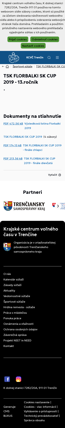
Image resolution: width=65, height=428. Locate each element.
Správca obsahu (34, 420)
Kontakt (8, 346)
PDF (13, 123)
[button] (49, 57)
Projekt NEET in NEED (17, 340)
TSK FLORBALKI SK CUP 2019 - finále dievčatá (39, 161)
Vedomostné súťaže (16, 296)
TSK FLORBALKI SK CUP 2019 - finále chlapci (42, 148)
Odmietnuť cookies (45, 39)
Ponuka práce (12, 318)
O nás (7, 274)
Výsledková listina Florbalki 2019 (42, 126)
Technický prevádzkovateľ (41, 415)
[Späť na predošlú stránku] (4, 66)
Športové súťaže (22, 66)
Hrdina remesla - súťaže (19, 307)
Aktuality (9, 290)
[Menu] (57, 57)
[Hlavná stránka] (7, 66)
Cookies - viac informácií (40, 406)
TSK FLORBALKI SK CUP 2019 (22, 136)
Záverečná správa (15, 335)
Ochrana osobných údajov (20, 329)
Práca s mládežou (15, 312)
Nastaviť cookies (33, 45)
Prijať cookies (18, 39)
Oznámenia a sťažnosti (18, 323)
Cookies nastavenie (37, 402)
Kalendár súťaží (13, 279)
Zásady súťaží (12, 285)
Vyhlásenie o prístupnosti (40, 411)
